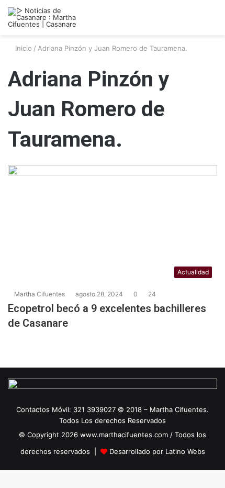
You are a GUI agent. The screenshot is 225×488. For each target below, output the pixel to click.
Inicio (22, 48)
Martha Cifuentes (39, 294)
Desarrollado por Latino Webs (157, 451)
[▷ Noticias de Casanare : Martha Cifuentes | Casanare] (50, 17)
